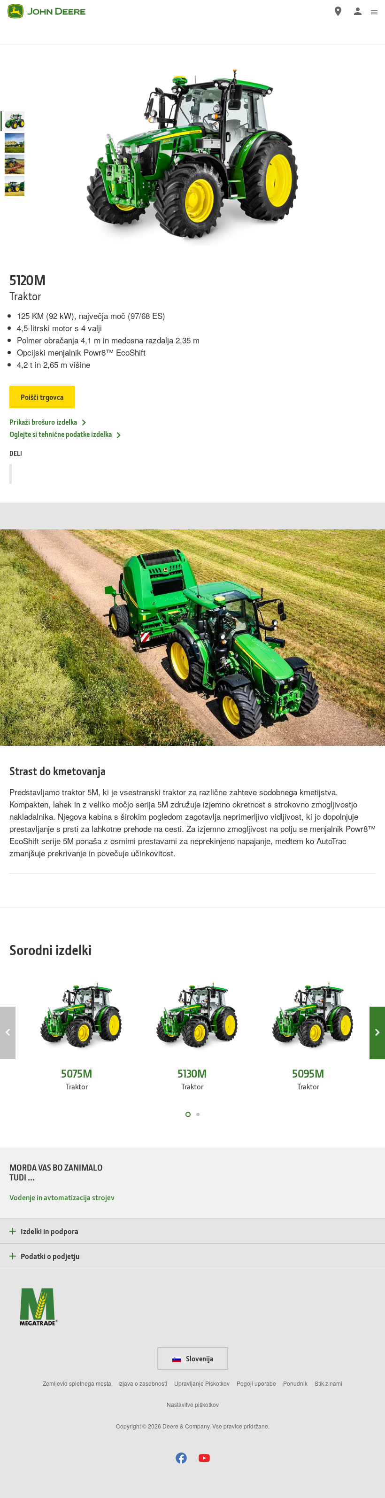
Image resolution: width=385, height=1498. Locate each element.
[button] (181, 1457)
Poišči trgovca (42, 397)
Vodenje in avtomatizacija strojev (62, 1197)
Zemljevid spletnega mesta (77, 1383)
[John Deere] (52, 11)
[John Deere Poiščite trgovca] (338, 11)
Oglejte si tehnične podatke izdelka (60, 434)
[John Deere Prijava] (357, 11)
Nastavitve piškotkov (193, 1404)
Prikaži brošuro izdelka (43, 422)
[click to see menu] (374, 11)
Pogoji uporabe (256, 1383)
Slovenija (199, 1358)
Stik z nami (328, 1383)
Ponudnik (295, 1383)
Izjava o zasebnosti (142, 1383)
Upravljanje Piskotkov (202, 1383)
